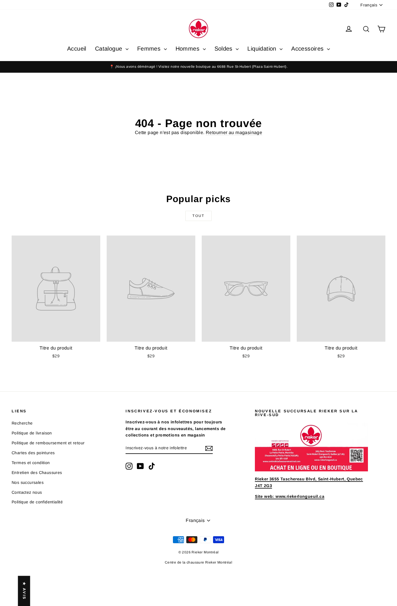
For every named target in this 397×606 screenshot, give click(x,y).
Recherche (22, 423)
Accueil (76, 48)
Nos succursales (28, 482)
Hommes (188, 48)
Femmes (149, 48)
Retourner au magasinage (234, 132)
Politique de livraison (32, 433)
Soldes (224, 48)
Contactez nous (27, 492)
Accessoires (308, 48)
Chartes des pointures (33, 452)
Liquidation (262, 48)
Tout (198, 216)
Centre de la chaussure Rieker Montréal (198, 562)
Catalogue (109, 48)
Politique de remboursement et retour (48, 443)
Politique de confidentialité (37, 502)
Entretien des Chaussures (37, 472)
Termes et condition (31, 462)
